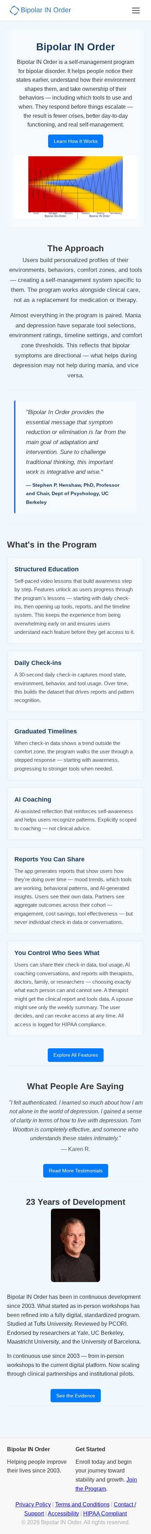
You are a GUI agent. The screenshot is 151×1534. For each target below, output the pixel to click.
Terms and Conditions (82, 1504)
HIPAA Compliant (105, 1514)
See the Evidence (75, 1395)
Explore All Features (75, 1055)
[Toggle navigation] (136, 10)
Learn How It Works (76, 141)
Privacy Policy (33, 1504)
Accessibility (63, 1514)
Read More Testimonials (76, 1170)
